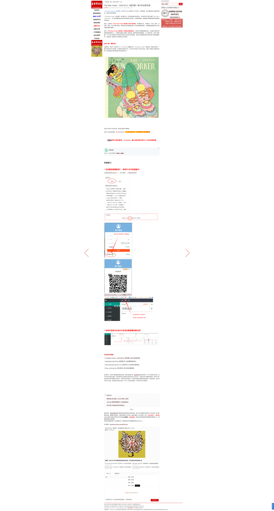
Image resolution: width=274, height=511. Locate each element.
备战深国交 (137, 374)
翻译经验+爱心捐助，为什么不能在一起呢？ (118, 398)
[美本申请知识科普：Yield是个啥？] (87, 252)
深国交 (109, 140)
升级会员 (118, 153)
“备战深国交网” (114, 413)
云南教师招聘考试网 (148, 509)
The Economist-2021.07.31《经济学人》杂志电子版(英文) (122, 364)
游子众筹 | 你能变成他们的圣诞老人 (116, 405)
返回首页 (96, 10)
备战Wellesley (165, 509)
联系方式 (141, 506)
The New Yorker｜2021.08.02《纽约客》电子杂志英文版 (122, 358)
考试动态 (96, 38)
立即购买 (122, 153)
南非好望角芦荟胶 (138, 509)
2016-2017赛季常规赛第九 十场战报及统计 (118, 402)
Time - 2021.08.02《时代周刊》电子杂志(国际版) (119, 368)
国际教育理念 (97, 13)
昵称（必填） (131, 477)
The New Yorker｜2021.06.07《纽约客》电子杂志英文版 (118, 467)
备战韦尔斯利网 (157, 509)
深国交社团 (97, 29)
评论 (131, 7)
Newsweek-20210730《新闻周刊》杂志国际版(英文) (120, 361)
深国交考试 (121, 506)
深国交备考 (106, 506)
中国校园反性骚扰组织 (121, 509)
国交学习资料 (116, 1)
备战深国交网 (96, 4)
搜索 (181, 4)
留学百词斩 (130, 509)
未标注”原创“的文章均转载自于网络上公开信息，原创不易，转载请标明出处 (122, 504)
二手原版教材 (97, 32)
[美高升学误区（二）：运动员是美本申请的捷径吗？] (187, 252)
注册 (131, 492)
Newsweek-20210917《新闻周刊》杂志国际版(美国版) (145, 463)
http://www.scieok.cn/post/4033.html (119, 424)
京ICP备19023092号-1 (139, 507)
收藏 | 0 (131, 409)
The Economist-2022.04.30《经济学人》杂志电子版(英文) (118, 463)
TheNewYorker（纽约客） (111, 428)
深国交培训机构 (128, 506)
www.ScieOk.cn (112, 507)
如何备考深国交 (114, 506)
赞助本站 (117, 473)
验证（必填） (131, 485)
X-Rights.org (112, 509)
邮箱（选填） (131, 479)
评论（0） (108, 473)
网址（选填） (131, 482)
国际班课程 (97, 22)
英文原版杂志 (121, 428)
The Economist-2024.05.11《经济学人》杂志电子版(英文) (145, 467)
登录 (127, 492)
